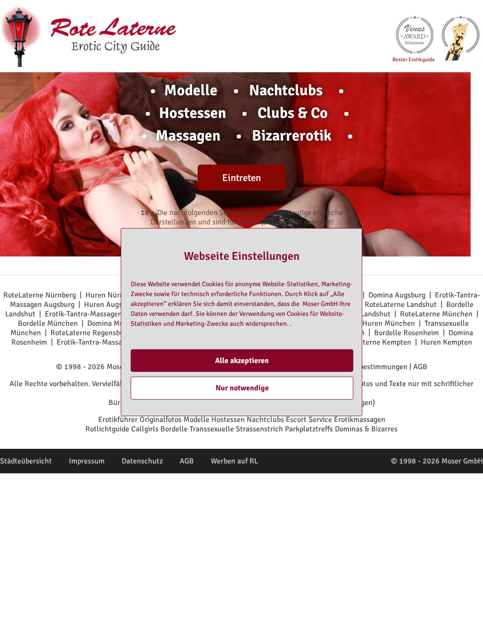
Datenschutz (142, 461)
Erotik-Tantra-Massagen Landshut (99, 314)
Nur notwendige (242, 388)
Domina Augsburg (396, 295)
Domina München (115, 323)
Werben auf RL (234, 461)
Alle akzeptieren (242, 360)
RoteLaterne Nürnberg (39, 295)
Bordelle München (48, 323)
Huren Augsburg (110, 304)
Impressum (87, 461)
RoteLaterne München (436, 314)
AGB (420, 367)
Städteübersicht (26, 461)
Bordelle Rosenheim (406, 333)
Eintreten (241, 178)
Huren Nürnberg (111, 295)
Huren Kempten (446, 342)
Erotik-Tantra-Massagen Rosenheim (114, 342)
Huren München (388, 323)
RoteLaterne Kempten (375, 342)
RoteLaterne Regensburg (90, 333)
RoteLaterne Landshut (401, 304)
